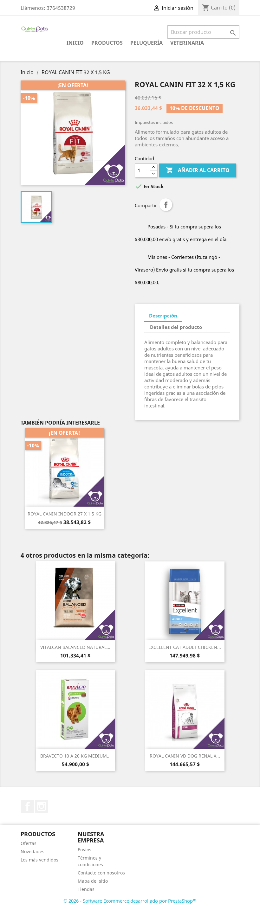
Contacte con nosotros (101, 873)
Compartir (165, 204)
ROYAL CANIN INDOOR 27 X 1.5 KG (64, 514)
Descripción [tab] (163, 315)
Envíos (84, 850)
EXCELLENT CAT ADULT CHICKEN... (184, 647)
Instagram (41, 806)
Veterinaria (187, 42)
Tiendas (86, 889)
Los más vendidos (39, 860)
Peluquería (146, 42)
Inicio (75, 42)
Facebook (27, 806)
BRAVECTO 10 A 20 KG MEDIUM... (75, 756)
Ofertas (28, 843)
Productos (107, 42)
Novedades (32, 851)
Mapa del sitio (93, 881)
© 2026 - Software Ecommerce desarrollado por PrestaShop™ (130, 901)
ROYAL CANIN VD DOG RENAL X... (185, 756)
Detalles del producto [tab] (176, 327)
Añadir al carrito (198, 170)
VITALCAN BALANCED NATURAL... (75, 647)
